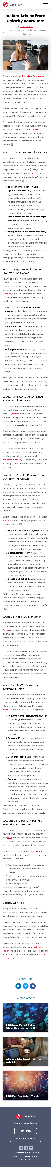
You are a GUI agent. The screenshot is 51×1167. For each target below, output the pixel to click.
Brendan (7, 293)
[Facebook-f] (31, 1148)
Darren (15, 413)
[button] (18, 986)
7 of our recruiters (29, 129)
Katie (33, 173)
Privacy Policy (26, 1160)
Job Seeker (28, 30)
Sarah (6, 520)
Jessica (6, 709)
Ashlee (6, 630)
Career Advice (15, 30)
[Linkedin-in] (21, 1148)
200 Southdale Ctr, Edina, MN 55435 (26, 1153)
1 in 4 (9, 837)
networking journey (12, 459)
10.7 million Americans (33, 76)
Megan (39, 851)
